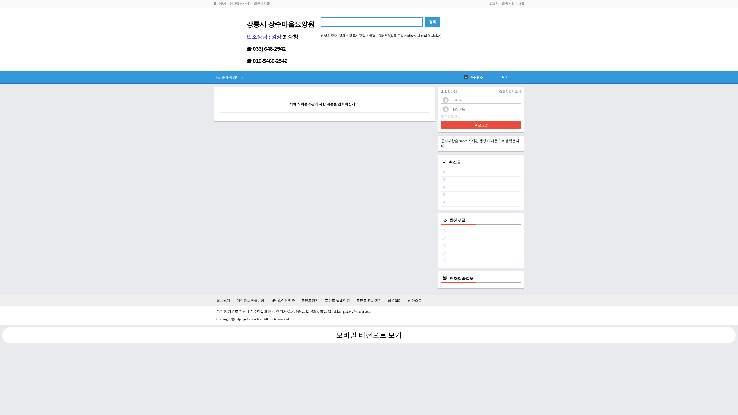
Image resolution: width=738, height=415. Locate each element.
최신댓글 (457, 220)
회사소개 (223, 301)
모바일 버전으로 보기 (369, 335)
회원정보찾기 (511, 91)
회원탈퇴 (395, 301)
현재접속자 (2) (240, 3)
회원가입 (508, 3)
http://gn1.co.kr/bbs (249, 319)
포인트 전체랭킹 (368, 301)
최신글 (455, 162)
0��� (477, 77)
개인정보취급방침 (250, 301)
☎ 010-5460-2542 (266, 61)
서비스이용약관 (283, 301)
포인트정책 (310, 301)
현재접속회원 (462, 278)
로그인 (493, 3)
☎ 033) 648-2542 (266, 49)
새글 (521, 3)
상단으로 (415, 301)
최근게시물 (262, 3)
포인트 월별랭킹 (337, 301)
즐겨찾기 (220, 3)
